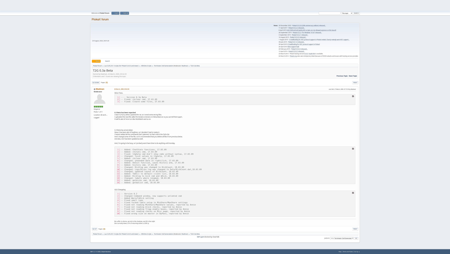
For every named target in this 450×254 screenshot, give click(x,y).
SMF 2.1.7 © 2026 (95, 251)
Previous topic (342, 76)
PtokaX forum (100, 19)
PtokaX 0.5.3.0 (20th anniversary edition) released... (309, 26)
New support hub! (293, 47)
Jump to (326, 238)
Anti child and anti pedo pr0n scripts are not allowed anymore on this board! (311, 30)
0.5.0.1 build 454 (309, 54)
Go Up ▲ (357, 251)
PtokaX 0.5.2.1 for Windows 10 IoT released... (307, 33)
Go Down (95, 82)
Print (355, 82)
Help (340, 251)
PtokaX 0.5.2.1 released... (300, 35)
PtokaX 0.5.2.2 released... (297, 28)
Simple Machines (106, 251)
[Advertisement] (225, 5)
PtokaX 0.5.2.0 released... (298, 37)
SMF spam (200, 237)
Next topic (353, 76)
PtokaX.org (293, 56)
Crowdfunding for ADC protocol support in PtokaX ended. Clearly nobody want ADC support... (319, 40)
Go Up (94, 229)
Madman (185, 66)
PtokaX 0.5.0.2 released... (297, 51)
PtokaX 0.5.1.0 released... (296, 42)
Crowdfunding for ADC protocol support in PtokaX (304, 44)
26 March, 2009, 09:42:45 (121, 89)
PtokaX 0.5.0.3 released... (299, 49)
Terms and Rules (348, 251)
